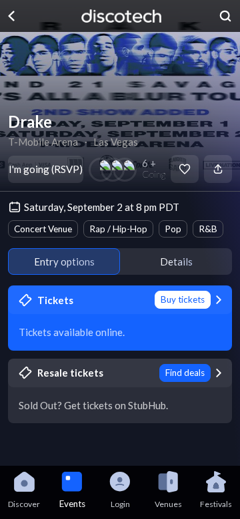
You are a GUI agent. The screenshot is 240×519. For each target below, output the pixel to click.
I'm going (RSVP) (46, 169)
